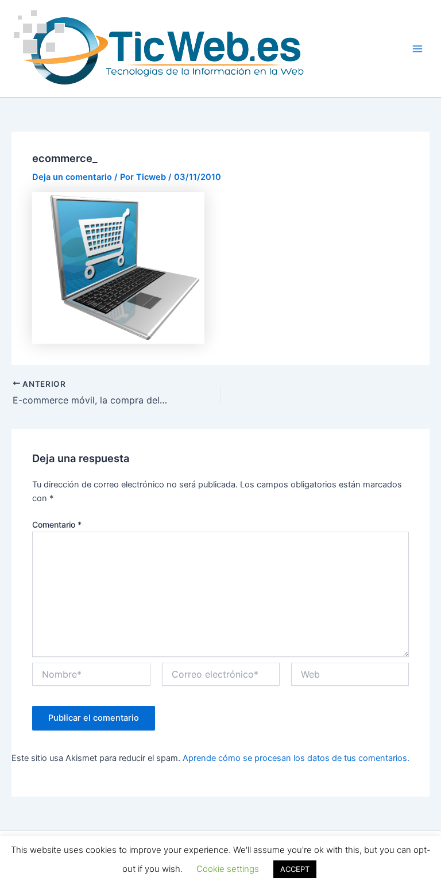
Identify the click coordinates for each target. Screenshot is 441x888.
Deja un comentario (72, 177)
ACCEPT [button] (295, 869)
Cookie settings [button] (227, 868)
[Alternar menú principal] (417, 49)
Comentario (57, 524)
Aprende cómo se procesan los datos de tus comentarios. (296, 758)
